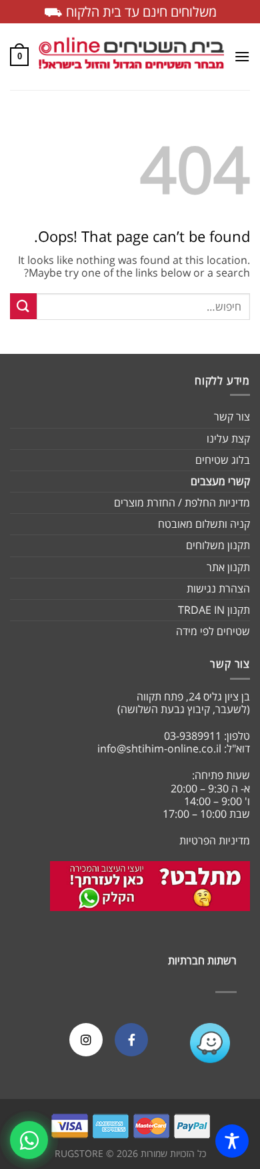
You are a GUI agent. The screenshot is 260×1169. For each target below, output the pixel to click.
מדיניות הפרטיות (214, 840)
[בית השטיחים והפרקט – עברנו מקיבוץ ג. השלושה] (131, 56)
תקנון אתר (228, 567)
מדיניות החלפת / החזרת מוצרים (182, 502)
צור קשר (232, 416)
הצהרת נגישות (218, 588)
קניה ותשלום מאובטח (204, 524)
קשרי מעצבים (220, 481)
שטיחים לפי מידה (213, 631)
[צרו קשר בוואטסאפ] (29, 1140)
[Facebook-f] (131, 1039)
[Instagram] (86, 1039)
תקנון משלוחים (218, 545)
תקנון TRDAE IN (214, 609)
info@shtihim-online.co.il (159, 748)
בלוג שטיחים (222, 460)
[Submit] (23, 306)
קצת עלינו (228, 438)
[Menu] (242, 56)
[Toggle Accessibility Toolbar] (232, 1141)
